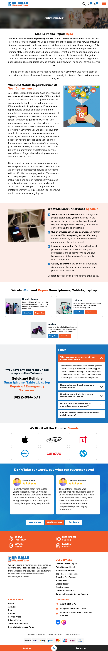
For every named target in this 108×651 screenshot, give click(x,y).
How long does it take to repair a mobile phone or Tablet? (76, 395)
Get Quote (74, 522)
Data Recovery (62, 587)
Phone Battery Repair (65, 571)
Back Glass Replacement (67, 574)
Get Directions (54, 522)
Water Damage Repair (65, 567)
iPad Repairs (61, 581)
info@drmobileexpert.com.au (73, 608)
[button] (84, 4)
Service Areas (14, 617)
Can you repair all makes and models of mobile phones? (79, 414)
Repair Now (39, 313)
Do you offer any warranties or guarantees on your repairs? (75, 405)
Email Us (27, 648)
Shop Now (27, 313)
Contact (11, 614)
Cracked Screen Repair (66, 564)
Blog (10, 610)
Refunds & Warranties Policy (21, 627)
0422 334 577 (35, 522)
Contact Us (81, 648)
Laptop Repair (62, 584)
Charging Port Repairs (66, 577)
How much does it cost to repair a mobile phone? (77, 386)
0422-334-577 (27, 397)
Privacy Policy (14, 620)
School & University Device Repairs (72, 594)
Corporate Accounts (65, 591)
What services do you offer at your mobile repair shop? (77, 358)
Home (11, 603)
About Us (12, 607)
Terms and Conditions (18, 624)
